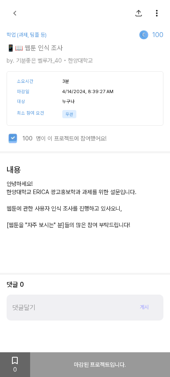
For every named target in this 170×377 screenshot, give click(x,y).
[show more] (157, 13)
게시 (144, 307)
